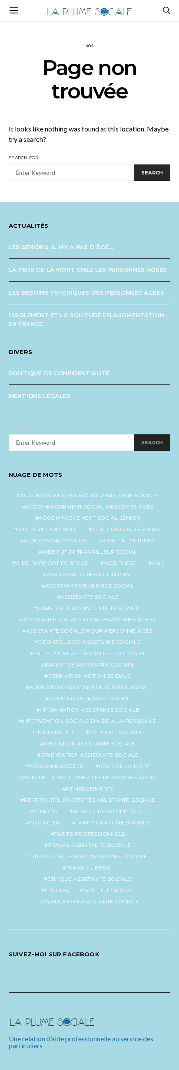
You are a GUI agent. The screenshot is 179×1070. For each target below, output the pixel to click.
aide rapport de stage (52, 563)
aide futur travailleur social (89, 551)
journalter (55, 732)
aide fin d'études (129, 540)
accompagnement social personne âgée (89, 506)
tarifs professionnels (89, 833)
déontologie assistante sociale (89, 642)
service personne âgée (109, 811)
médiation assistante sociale (90, 743)
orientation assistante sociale (89, 755)
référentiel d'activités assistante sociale (90, 800)
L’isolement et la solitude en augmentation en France (86, 319)
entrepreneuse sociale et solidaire (89, 653)
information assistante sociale (89, 709)
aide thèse (120, 563)
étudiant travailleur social (89, 890)
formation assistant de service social (89, 687)
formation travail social (89, 698)
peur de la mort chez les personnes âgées (90, 777)
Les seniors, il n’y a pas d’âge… (61, 246)
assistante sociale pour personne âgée (90, 630)
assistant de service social (90, 574)
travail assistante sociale (89, 845)
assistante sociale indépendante (89, 608)
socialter (44, 822)
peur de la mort (125, 766)
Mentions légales (40, 395)
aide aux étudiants (46, 529)
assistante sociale (89, 597)
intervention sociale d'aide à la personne (89, 721)
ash (157, 563)
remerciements (89, 788)
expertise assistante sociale (90, 664)
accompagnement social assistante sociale (89, 495)
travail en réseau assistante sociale (90, 856)
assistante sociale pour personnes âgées (89, 619)
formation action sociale (89, 676)
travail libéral (90, 867)
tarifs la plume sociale (113, 822)
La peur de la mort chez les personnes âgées (88, 269)
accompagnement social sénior (89, 518)
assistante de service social (89, 585)
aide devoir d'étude (55, 540)
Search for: (24, 158)
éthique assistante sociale (89, 879)
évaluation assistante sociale (91, 901)
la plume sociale (116, 732)
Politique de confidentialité (59, 373)
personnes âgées (56, 766)
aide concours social (127, 529)
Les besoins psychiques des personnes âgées (86, 292)
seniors (45, 811)
